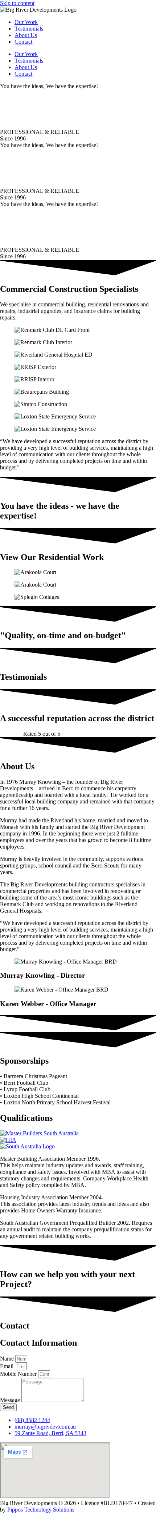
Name (7, 1358)
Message (10, 1400)
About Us (26, 35)
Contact (23, 42)
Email (7, 1366)
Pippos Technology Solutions (40, 1509)
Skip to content (17, 3)
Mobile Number (19, 1374)
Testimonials (29, 28)
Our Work (26, 22)
